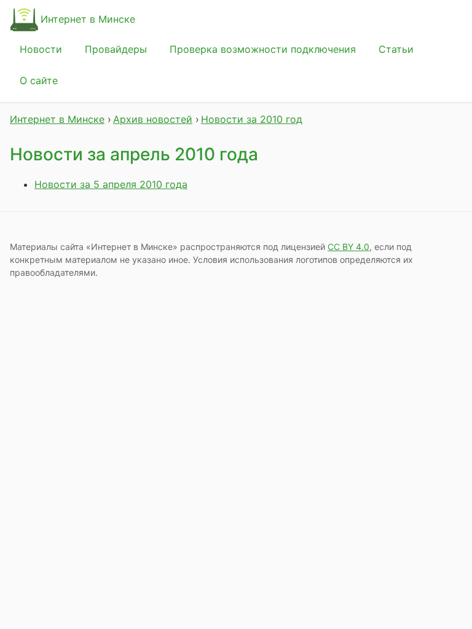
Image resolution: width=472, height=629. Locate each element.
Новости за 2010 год (251, 119)
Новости (41, 49)
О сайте (39, 80)
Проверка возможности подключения (263, 49)
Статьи (396, 49)
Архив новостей (152, 119)
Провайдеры (116, 49)
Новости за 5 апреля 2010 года (110, 184)
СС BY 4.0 (348, 246)
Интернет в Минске (88, 19)
